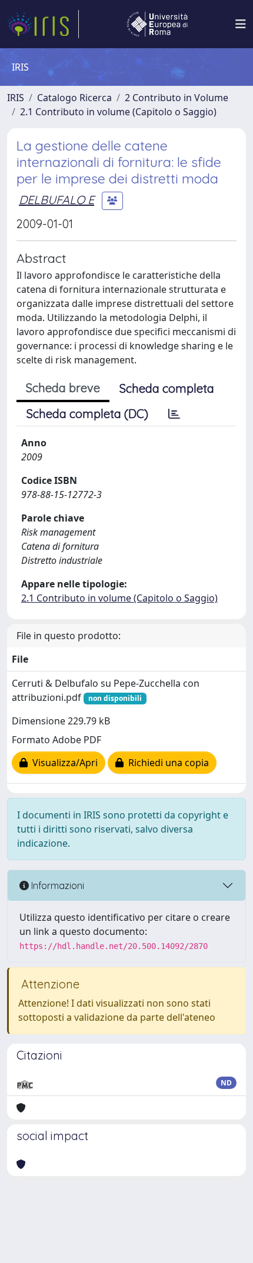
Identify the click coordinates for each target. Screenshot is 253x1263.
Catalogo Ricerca (74, 97)
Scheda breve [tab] (63, 387)
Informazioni (56, 885)
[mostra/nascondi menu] (240, 24)
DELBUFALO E (56, 199)
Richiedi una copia (166, 762)
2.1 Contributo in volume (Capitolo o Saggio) (118, 111)
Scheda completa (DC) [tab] (87, 413)
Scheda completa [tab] (166, 388)
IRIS (15, 97)
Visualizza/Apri (63, 762)
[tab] (174, 414)
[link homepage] (43, 24)
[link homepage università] (157, 24)
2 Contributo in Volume (176, 97)
